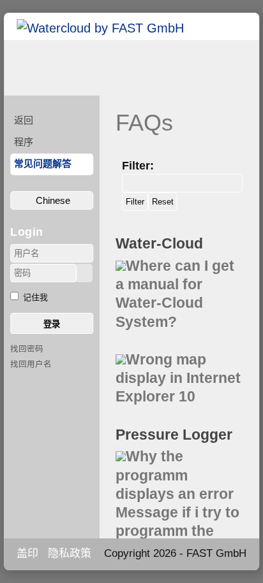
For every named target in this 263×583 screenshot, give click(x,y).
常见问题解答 (42, 163)
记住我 (35, 297)
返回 (23, 120)
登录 (51, 324)
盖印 (27, 553)
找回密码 (26, 349)
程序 (23, 141)
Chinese (51, 200)
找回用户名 (31, 364)
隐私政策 (69, 553)
